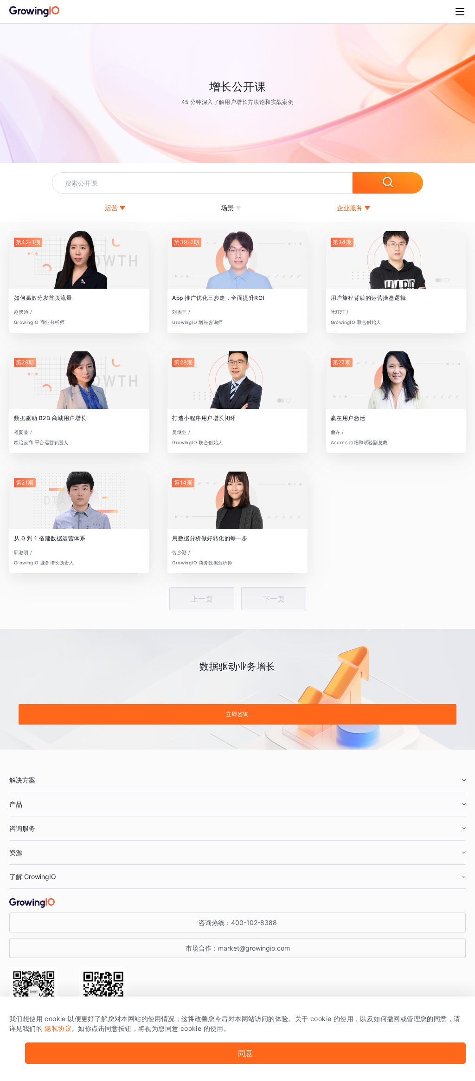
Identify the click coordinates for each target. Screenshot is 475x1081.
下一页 (274, 598)
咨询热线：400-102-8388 (238, 922)
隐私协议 (58, 1028)
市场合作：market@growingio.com (238, 948)
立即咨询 (237, 714)
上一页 (202, 598)
